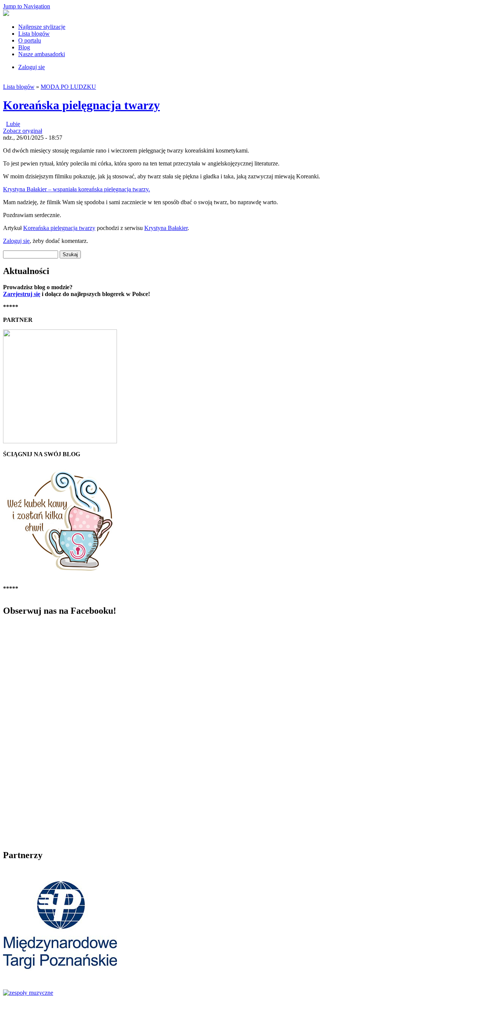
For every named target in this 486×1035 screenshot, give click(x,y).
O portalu (29, 40)
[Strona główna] (6, 14)
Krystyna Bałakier (166, 228)
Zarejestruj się (21, 294)
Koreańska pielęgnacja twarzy (81, 105)
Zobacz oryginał (22, 131)
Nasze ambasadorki (41, 54)
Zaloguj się (31, 67)
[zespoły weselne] (28, 992)
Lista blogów (34, 33)
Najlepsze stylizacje (41, 27)
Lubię (13, 124)
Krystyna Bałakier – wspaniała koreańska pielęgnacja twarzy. (76, 189)
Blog (24, 47)
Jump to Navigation (26, 6)
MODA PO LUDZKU (68, 86)
